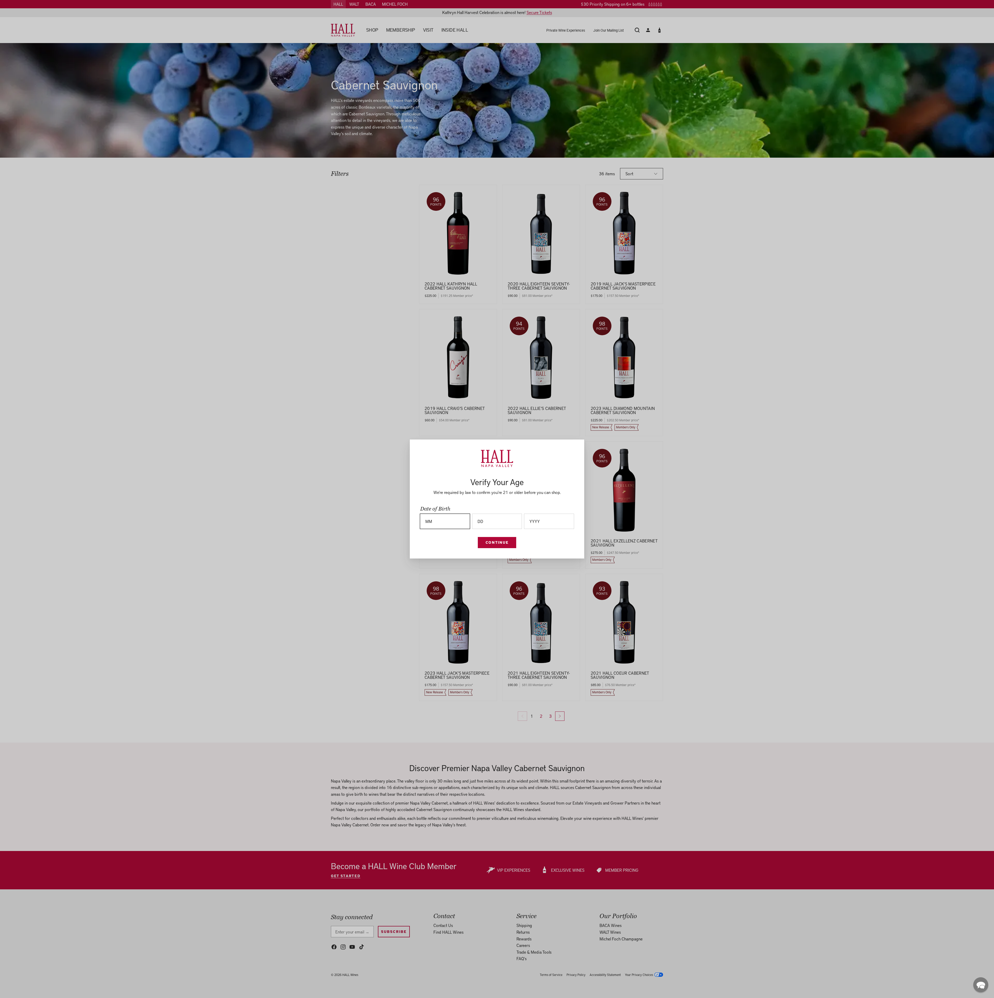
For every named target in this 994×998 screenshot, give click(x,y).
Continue (497, 542)
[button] (980, 984)
